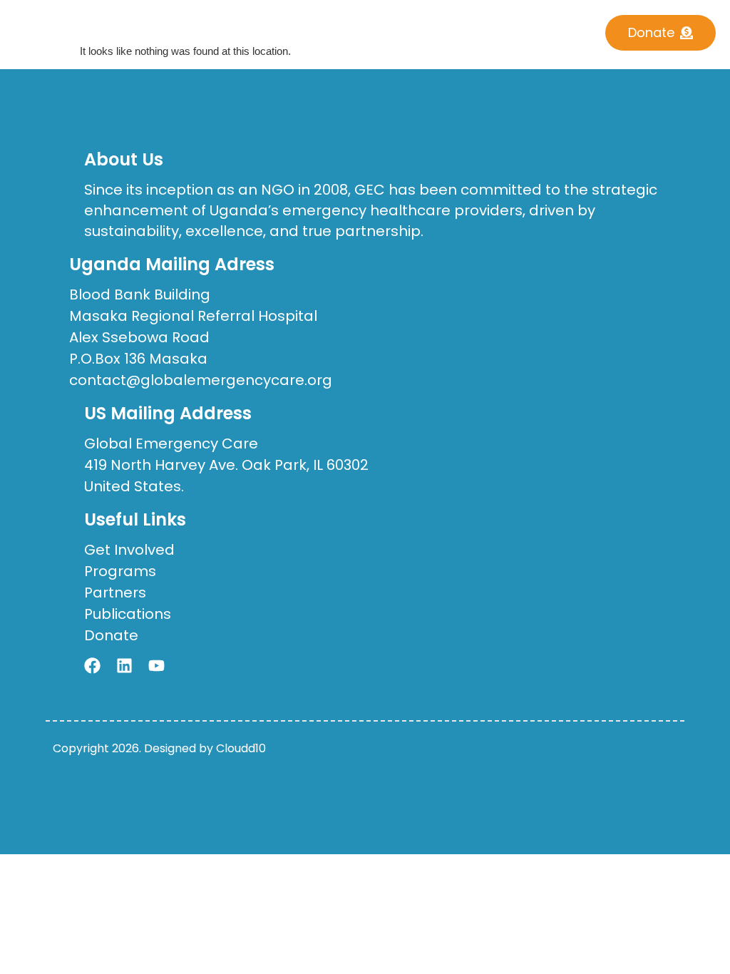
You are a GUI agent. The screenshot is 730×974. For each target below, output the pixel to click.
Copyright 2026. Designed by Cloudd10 (159, 748)
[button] (333, 28)
